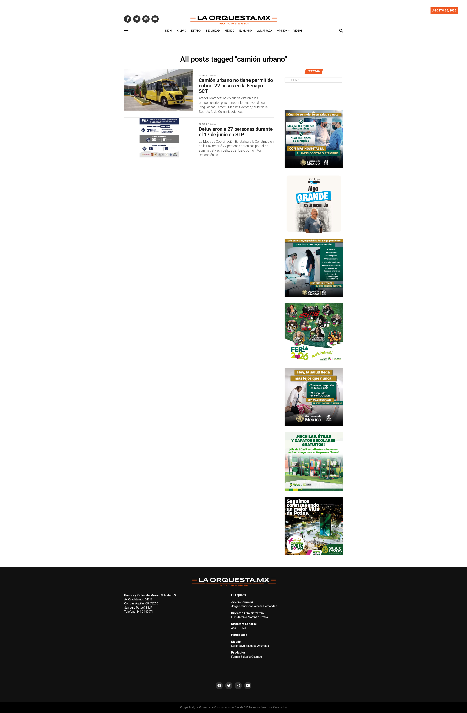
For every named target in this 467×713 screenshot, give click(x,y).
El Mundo (245, 30)
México (229, 30)
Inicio (168, 30)
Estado (196, 30)
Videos (298, 30)
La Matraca (264, 30)
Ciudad (181, 30)
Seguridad (213, 30)
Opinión (282, 30)
